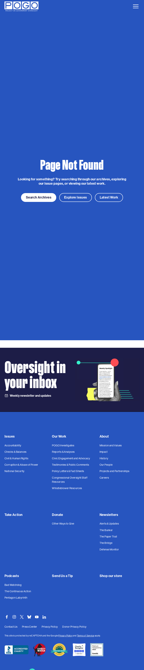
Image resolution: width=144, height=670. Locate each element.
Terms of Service (85, 635)
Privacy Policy (65, 635)
